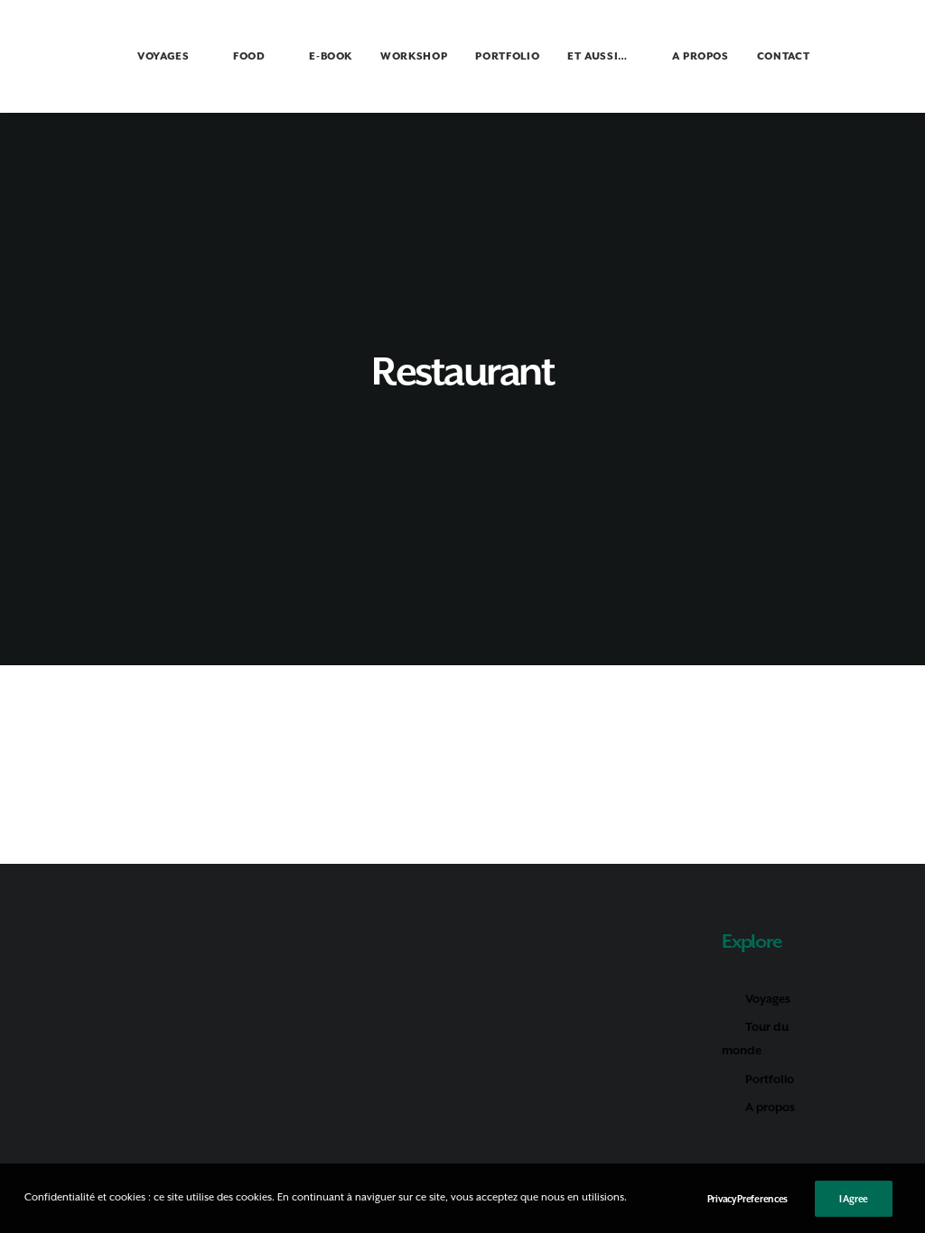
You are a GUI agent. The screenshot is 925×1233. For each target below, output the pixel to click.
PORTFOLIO (507, 56)
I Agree (853, 1198)
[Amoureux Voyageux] (60, 56)
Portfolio (769, 1079)
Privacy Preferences (747, 1198)
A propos (770, 1107)
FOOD (249, 56)
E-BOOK (330, 56)
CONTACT (783, 56)
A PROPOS (700, 56)
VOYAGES (163, 56)
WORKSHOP (413, 56)
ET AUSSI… (597, 56)
